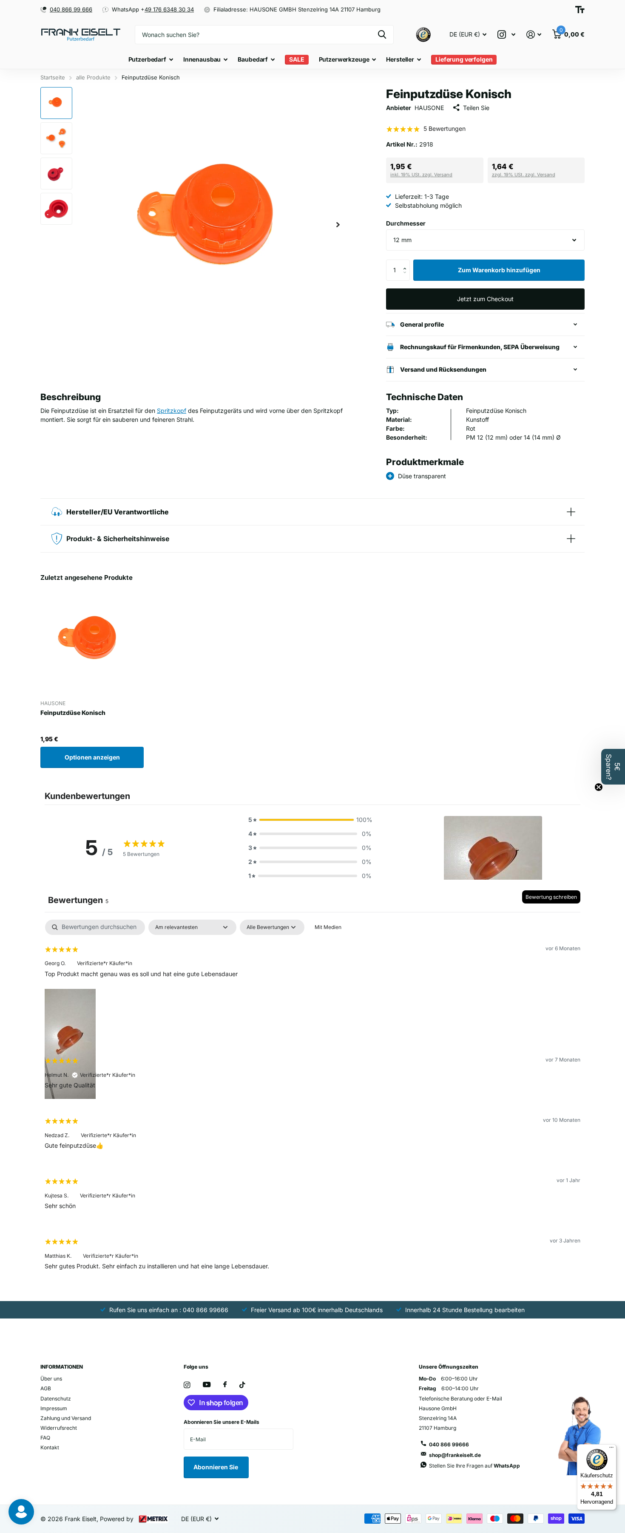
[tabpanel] (312, 1101)
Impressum (53, 1408)
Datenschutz (55, 1398)
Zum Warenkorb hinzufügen (499, 270)
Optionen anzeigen (92, 757)
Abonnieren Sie (216, 1467)
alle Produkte (93, 77)
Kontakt (49, 1447)
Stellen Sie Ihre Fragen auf (474, 1465)
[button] (338, 224)
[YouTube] (206, 1385)
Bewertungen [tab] (78, 900)
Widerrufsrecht (58, 1428)
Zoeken (382, 34)
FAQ (45, 1437)
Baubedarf (253, 59)
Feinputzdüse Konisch (72, 712)
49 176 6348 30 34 (169, 9)
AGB (45, 1388)
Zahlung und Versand (65, 1418)
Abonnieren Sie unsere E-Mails (221, 1422)
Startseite (52, 77)
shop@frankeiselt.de (455, 1455)
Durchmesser (406, 223)
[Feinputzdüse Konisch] (92, 642)
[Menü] (611, 1449)
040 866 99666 (449, 1444)
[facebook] (225, 1385)
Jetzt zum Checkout (485, 298)
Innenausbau (202, 59)
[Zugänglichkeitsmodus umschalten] (580, 9)
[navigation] (56, 103)
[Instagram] (187, 1385)
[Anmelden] (534, 34)
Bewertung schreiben (551, 897)
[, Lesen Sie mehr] (506, 34)
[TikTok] (242, 1385)
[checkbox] (328, 927)
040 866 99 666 (71, 9)
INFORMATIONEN (61, 1367)
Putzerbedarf (147, 59)
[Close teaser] (598, 787)
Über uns (51, 1378)
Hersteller (400, 59)
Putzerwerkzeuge (344, 59)
